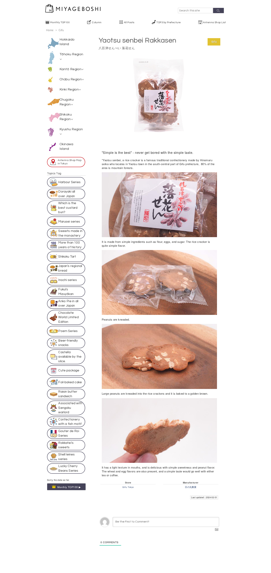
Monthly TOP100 (60, 22)
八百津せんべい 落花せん (117, 48)
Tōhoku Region (71, 54)
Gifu (61, 30)
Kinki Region (69, 89)
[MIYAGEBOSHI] (72, 8)
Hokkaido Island (67, 42)
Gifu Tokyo (128, 487)
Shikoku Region (66, 117)
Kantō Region (70, 69)
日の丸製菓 (190, 487)
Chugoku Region (67, 102)
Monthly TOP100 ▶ (69, 461)
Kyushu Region (71, 129)
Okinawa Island (66, 146)
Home (50, 30)
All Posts (129, 22)
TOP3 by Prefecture (169, 22)
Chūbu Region (71, 79)
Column (97, 22)
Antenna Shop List (214, 22)
